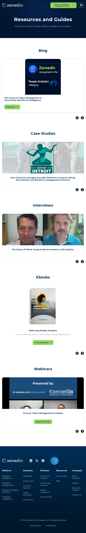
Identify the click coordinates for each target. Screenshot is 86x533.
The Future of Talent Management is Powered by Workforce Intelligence (23, 99)
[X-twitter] (36, 460)
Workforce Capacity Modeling (10, 491)
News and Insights (76, 489)
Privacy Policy (35, 526)
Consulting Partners (45, 477)
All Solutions (28, 500)
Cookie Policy (50, 526)
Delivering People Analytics (43, 330)
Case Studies (61, 476)
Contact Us (76, 495)
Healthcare (27, 476)
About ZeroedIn (76, 477)
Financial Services (27, 487)
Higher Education (27, 494)
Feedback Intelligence (7, 498)
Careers (75, 483)
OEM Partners (46, 497)
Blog (58, 481)
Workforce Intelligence (7, 477)
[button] (77, 117)
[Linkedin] (30, 460)
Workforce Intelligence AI (8, 484)
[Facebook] (43, 460)
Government (28, 481)
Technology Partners (45, 484)
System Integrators (45, 491)
